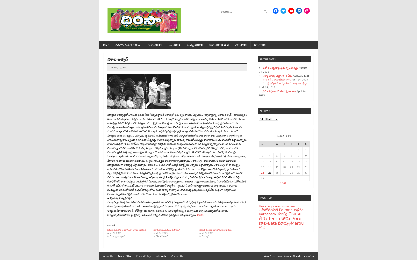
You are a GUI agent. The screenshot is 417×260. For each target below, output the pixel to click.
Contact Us (177, 256)
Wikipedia (161, 256)
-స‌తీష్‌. (200, 214)
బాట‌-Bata (174, 45)
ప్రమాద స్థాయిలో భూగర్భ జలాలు (279, 91)
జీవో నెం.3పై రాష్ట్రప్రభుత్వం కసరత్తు (280, 67)
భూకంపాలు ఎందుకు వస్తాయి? (166, 229)
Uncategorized (270, 206)
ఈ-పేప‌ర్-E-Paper (288, 206)
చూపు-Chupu (155, 45)
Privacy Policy (143, 256)
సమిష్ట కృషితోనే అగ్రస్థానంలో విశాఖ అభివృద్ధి (126, 229)
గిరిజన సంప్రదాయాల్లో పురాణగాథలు (215, 229)
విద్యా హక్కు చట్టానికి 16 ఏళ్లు (277, 75)
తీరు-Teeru (260, 45)
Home (105, 45)
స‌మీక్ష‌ (261, 226)
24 (262, 172)
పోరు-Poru (241, 45)
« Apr (283, 182)
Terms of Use (124, 256)
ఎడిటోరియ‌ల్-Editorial (128, 45)
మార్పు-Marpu (195, 45)
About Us (108, 256)
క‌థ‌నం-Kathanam (219, 45)
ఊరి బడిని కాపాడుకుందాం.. (277, 79)
